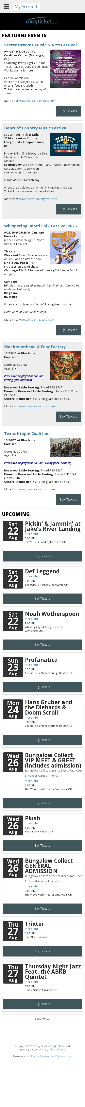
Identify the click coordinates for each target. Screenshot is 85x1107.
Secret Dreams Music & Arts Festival (40, 45)
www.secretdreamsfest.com (37, 101)
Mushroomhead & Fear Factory (35, 346)
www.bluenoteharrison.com (37, 406)
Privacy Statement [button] (41, 1056)
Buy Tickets (68, 111)
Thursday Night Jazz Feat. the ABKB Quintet (53, 971)
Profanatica (41, 659)
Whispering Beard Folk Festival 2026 (40, 226)
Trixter (34, 923)
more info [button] (31, 534)
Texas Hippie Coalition (27, 433)
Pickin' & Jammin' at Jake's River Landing (53, 526)
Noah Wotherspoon (52, 613)
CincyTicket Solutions (53, 1049)
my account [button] (26, 6)
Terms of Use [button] (64, 1056)
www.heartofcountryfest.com (38, 199)
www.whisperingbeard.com (36, 319)
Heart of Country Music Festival (36, 128)
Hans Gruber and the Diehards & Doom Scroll (48, 707)
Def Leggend (42, 571)
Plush (32, 818)
